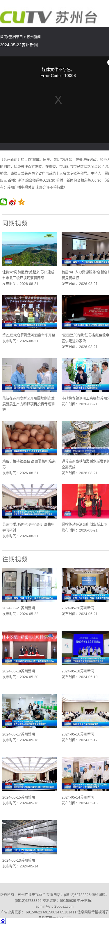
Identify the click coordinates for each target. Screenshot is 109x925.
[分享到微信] (3, 201)
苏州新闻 (34, 37)
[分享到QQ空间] (21, 201)
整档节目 (16, 37)
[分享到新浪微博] (12, 201)
